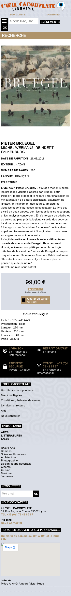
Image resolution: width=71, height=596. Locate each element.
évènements (50, 22)
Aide (4, 410)
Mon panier (53, 14)
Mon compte (17, 14)
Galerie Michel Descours (19, 593)
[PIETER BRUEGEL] (35, 127)
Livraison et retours (13, 405)
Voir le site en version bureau (22, 588)
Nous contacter (10, 415)
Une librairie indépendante (17, 390)
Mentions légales (11, 395)
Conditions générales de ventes (20, 400)
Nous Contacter (11, 522)
